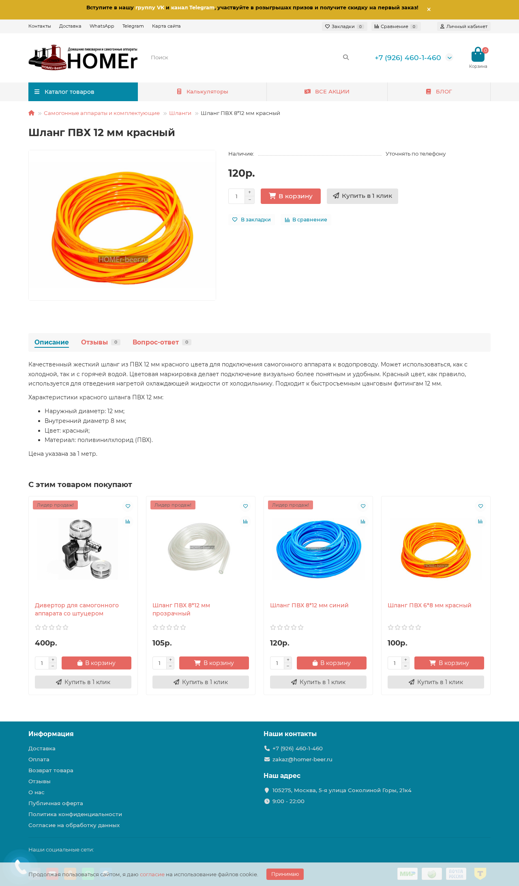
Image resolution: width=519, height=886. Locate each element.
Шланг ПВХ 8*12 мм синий (309, 605)
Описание (51, 342)
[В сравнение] (127, 521)
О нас (36, 792)
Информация (51, 734)
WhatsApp (102, 26)
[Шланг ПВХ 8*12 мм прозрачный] (200, 549)
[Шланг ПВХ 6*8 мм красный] (436, 549)
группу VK (149, 7)
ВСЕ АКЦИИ (332, 91)
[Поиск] (346, 57)
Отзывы (99, 342)
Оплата (38, 759)
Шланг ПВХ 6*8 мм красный (430, 605)
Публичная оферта (55, 803)
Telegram (133, 26)
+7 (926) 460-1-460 (408, 57)
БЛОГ (444, 91)
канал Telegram (192, 7)
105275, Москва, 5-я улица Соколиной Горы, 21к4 (342, 790)
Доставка (70, 26)
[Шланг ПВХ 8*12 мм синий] (318, 549)
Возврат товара (50, 770)
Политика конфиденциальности (75, 814)
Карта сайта (166, 26)
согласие (152, 874)
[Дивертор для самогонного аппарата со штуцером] (83, 549)
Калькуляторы (207, 91)
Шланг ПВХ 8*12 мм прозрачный (181, 609)
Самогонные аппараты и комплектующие (102, 113)
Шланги (180, 113)
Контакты (39, 26)
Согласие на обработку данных (74, 825)
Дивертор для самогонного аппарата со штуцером (77, 609)
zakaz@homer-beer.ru (302, 759)
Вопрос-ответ (160, 342)
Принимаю (285, 874)
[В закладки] (127, 506)
